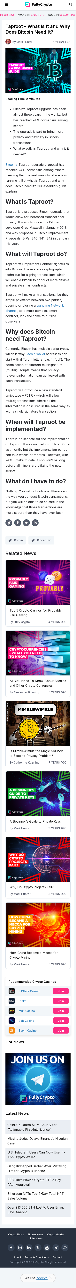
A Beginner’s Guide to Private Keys (35, 821)
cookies (42, 1278)
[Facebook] (11, 1247)
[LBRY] (64, 1247)
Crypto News (16, 1234)
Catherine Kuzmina (27, 762)
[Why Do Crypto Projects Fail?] (38, 859)
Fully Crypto (22, 622)
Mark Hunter (22, 828)
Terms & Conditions (37, 1257)
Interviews (36, 1238)
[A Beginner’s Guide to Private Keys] (38, 793)
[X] (38, 1247)
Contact (57, 1257)
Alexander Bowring (26, 692)
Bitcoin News (35, 1234)
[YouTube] (46, 1247)
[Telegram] (55, 1247)
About (17, 1257)
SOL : (47, 14)
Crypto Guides (56, 1234)
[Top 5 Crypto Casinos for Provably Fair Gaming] (38, 582)
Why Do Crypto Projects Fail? (32, 887)
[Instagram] (20, 1247)
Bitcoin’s (11, 165)
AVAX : (16, 14)
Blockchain (44, 540)
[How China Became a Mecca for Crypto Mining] (38, 925)
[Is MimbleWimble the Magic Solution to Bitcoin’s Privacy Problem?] (38, 723)
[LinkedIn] (29, 1247)
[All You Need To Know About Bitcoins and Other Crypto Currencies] (38, 653)
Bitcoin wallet (35, 354)
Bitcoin (18, 540)
